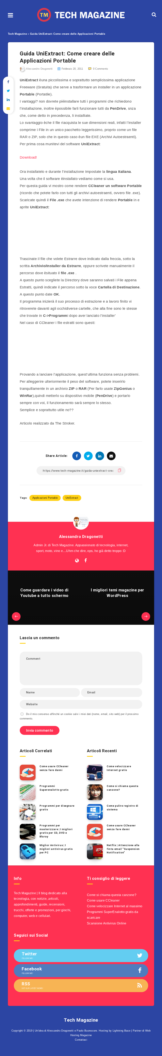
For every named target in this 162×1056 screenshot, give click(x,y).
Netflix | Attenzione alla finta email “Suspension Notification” (123, 849)
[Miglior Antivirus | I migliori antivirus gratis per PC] (28, 851)
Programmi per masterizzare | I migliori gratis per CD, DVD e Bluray (56, 831)
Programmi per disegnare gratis (57, 807)
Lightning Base (121, 1030)
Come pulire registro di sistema (122, 807)
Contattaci (81, 1039)
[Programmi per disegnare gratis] (28, 812)
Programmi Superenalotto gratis (54, 788)
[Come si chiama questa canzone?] (95, 792)
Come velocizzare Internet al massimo (114, 906)
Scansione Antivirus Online (106, 923)
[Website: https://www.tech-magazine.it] (77, 561)
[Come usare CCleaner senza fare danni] (28, 772)
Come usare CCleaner (103, 900)
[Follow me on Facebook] (85, 561)
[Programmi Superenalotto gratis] (28, 792)
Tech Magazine (17, 33)
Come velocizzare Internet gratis (119, 768)
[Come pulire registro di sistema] (95, 812)
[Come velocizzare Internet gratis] (95, 772)
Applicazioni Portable (45, 497)
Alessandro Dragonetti (81, 536)
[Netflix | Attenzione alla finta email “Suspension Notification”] (95, 851)
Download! (28, 157)
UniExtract (72, 497)
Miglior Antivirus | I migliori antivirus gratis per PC (56, 849)
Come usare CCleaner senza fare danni (54, 768)
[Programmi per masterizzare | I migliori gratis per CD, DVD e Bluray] (28, 832)
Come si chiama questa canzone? (122, 788)
